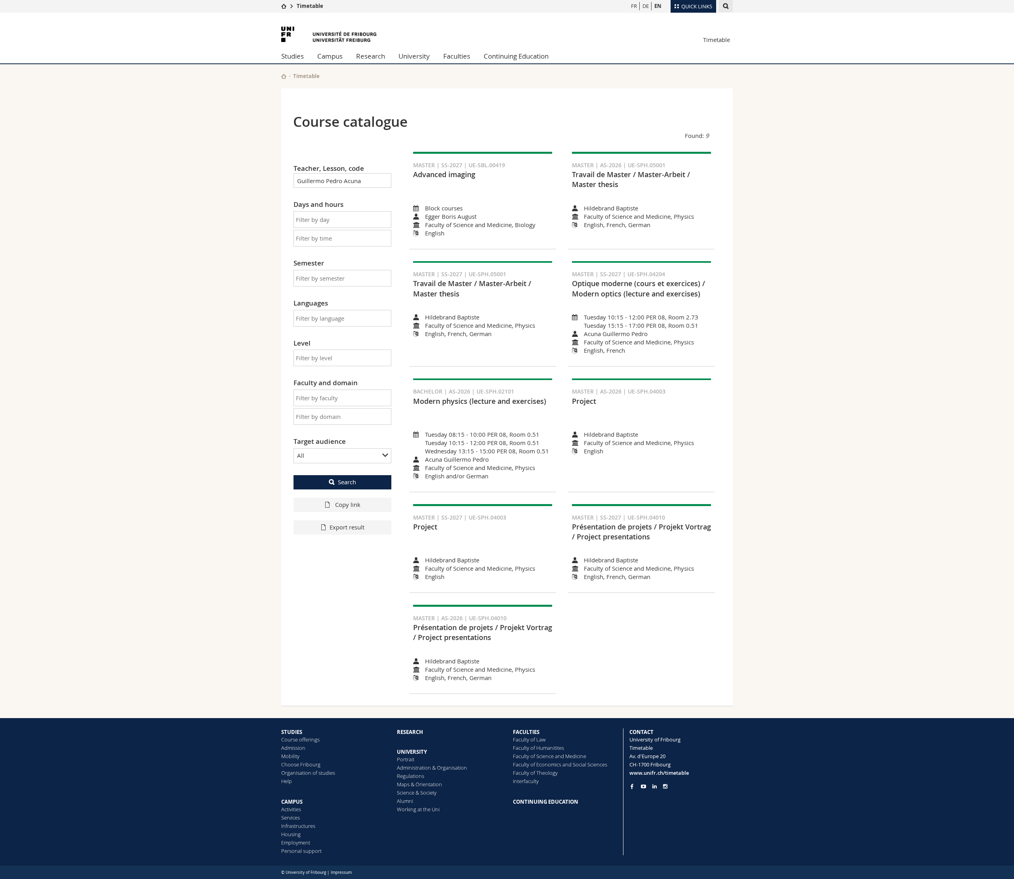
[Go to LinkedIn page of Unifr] (654, 786)
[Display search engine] (726, 6)
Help (286, 781)
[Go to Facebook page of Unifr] (632, 786)
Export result (347, 527)
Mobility (290, 756)
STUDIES (291, 732)
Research (370, 56)
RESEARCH (410, 732)
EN (657, 6)
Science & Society (416, 792)
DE (645, 6)
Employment (295, 842)
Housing (291, 834)
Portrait (405, 759)
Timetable (310, 6)
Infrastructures (298, 825)
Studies (292, 56)
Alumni (405, 800)
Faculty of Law (529, 739)
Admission (293, 747)
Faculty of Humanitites (538, 747)
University (414, 56)
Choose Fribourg (300, 764)
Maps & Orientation (419, 784)
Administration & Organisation (432, 767)
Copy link (347, 504)
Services (290, 817)
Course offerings (300, 739)
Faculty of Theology (535, 772)
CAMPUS (292, 801)
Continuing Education (516, 56)
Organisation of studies (308, 772)
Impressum (341, 872)
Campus (330, 56)
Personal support (301, 850)
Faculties (456, 56)
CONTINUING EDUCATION (545, 801)
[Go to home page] (283, 6)
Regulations (410, 776)
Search (347, 482)
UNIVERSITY (412, 751)
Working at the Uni (418, 809)
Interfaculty (526, 781)
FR (634, 6)
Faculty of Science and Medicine (549, 756)
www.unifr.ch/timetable (659, 772)
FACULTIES (526, 732)
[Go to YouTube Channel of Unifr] (643, 786)
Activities (291, 809)
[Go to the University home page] (328, 34)
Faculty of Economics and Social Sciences (560, 764)
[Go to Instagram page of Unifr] (665, 786)
